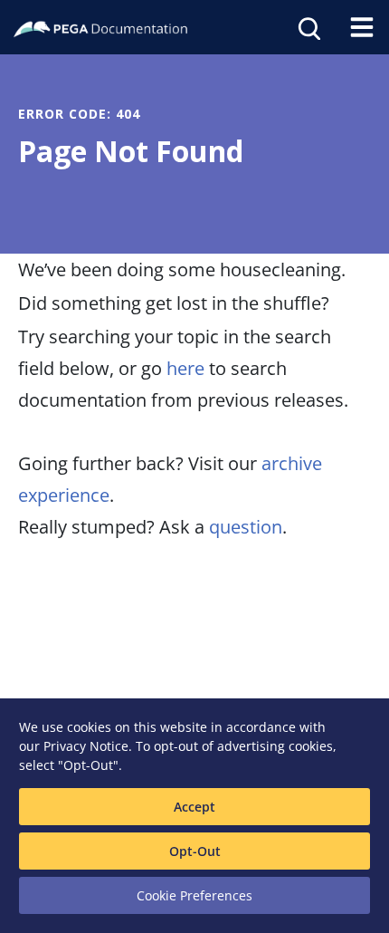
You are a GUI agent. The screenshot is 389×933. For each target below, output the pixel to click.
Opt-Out (195, 851)
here (185, 368)
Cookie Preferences (194, 895)
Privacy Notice (85, 746)
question (245, 527)
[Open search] (307, 27)
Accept (194, 806)
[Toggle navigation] (362, 27)
